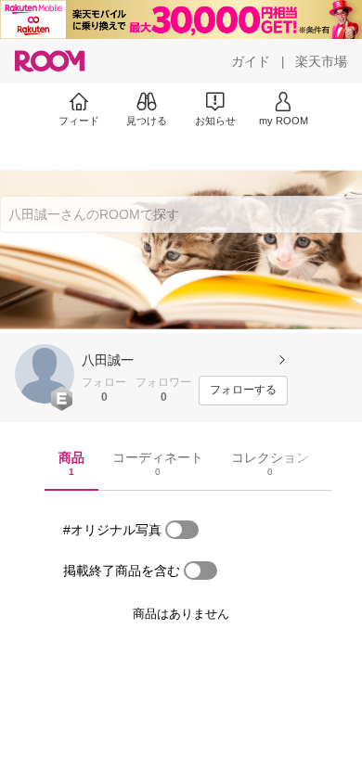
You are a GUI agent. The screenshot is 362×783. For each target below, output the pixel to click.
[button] (44, 374)
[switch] (182, 529)
